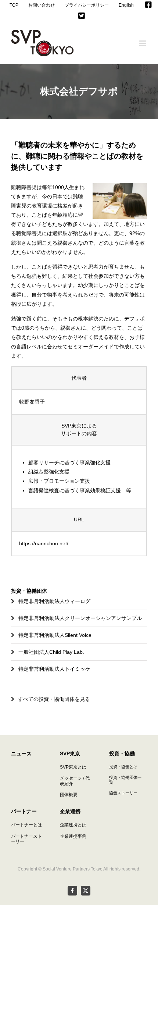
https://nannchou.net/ (43, 543)
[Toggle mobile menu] (143, 43)
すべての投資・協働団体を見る (54, 699)
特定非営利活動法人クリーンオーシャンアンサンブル (80, 618)
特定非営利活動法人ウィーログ (54, 601)
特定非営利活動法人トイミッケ (54, 669)
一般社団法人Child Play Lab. (51, 652)
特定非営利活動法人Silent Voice (54, 635)
